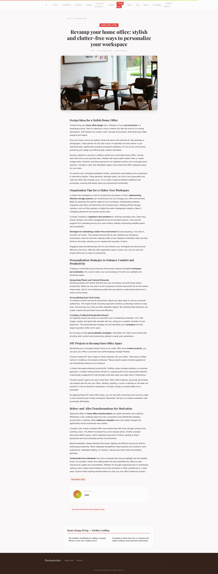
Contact (79, 560)
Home (56, 5)
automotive (66, 5)
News (129, 5)
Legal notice (69, 560)
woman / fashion (168, 5)
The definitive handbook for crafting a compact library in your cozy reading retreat (87, 539)
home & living (120, 5)
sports (146, 5)
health (111, 5)
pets (137, 5)
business (78, 5)
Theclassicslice (53, 560)
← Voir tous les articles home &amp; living (87, 509)
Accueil (68, 18)
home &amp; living (79, 18)
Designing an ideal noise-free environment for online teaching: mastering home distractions (130, 539)
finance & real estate (99, 5)
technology (157, 5)
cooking (89, 5)
